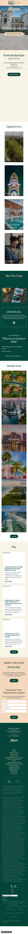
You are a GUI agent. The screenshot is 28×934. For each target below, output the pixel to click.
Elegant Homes (14, 756)
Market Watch (14, 770)
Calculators (14, 772)
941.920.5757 (14, 734)
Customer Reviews (14, 765)
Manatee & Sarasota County (14, 34)
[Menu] (26, 9)
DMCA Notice (14, 917)
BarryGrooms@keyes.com (14, 736)
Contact (14, 680)
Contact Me (14, 773)
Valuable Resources (14, 769)
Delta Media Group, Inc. (17, 903)
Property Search (14, 753)
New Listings (14, 754)
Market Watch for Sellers (14, 762)
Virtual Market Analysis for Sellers (14, 764)
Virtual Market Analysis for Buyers (14, 757)
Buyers (14, 751)
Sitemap (20, 909)
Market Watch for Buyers (14, 759)
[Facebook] (14, 323)
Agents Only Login (10, 909)
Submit (14, 717)
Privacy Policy (19, 913)
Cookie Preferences (6, 932)
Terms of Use (9, 913)
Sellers (14, 761)
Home (14, 749)
